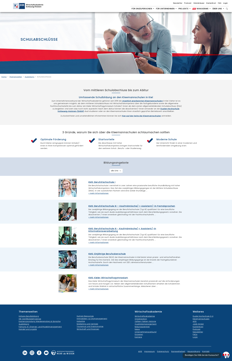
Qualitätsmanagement (146, 324)
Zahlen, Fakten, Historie (145, 321)
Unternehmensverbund (145, 332)
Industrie (81, 321)
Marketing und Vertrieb (87, 324)
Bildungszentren (142, 327)
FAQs (195, 334)
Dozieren (139, 334)
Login (225, 3)
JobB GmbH (198, 324)
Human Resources (85, 316)
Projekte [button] (183, 8)
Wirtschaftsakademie (145, 316)
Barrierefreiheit (178, 351)
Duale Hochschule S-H (203, 316)
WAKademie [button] (202, 8)
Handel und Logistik (28, 329)
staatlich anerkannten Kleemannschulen (142, 101)
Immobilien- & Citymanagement (92, 318)
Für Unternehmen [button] (165, 8)
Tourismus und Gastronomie (90, 326)
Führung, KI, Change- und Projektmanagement (40, 327)
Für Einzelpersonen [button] (142, 8)
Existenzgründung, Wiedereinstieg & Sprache (40, 321)
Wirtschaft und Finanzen (88, 329)
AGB (140, 351)
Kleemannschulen (201, 319)
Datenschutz (163, 351)
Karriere (138, 337)
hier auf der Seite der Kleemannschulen (141, 116)
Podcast (188, 3)
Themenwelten (15, 77)
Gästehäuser (199, 3)
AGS (195, 321)
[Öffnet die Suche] (227, 8)
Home (4, 77)
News (137, 329)
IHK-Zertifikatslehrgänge (30, 319)
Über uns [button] (217, 8)
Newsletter (177, 3)
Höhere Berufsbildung (29, 316)
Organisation (141, 319)
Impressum (149, 351)
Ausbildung (29, 77)
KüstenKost (211, 3)
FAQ (219, 3)
